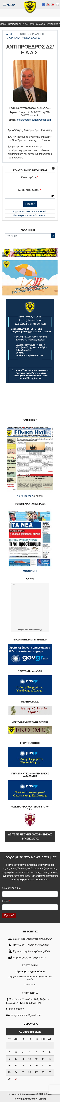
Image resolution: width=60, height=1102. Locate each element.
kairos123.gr (36, 629)
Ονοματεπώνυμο (11, 888)
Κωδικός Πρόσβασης (28, 190)
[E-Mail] (57, 4)
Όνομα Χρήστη (28, 177)
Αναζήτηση (53, 235)
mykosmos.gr (30, 984)
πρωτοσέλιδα (30, 571)
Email (5, 901)
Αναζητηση (28, 230)
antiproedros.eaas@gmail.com (34, 119)
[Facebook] (43, 4)
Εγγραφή (9, 915)
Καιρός (21, 629)
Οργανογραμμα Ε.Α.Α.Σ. (24, 37)
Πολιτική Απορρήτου (25, 1098)
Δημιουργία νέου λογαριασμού (29, 211)
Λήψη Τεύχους (25, 496)
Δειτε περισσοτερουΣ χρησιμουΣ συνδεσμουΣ (30, 836)
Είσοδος (30, 204)
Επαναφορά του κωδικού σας (29, 215)
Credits (42, 1098)
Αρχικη (10, 34)
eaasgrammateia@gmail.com (25, 1015)
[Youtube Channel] (52, 4)
